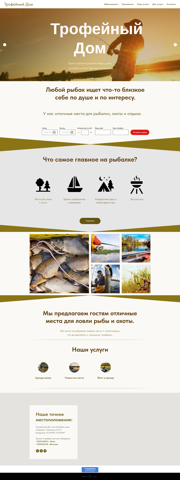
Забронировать (111, 4)
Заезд (44, 128)
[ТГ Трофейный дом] (45, 450)
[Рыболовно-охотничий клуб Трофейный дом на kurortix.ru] (90, 472)
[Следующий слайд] (175, 44)
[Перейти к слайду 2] (90, 78)
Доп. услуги (157, 4)
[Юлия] (37, 450)
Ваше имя (99, 128)
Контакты (171, 4)
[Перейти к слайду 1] (87, 78)
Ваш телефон (118, 128)
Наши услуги (143, 4)
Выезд (62, 128)
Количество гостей (84, 128)
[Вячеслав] (41, 450)
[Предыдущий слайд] (4, 44)
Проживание (128, 4)
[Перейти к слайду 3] (92, 78)
